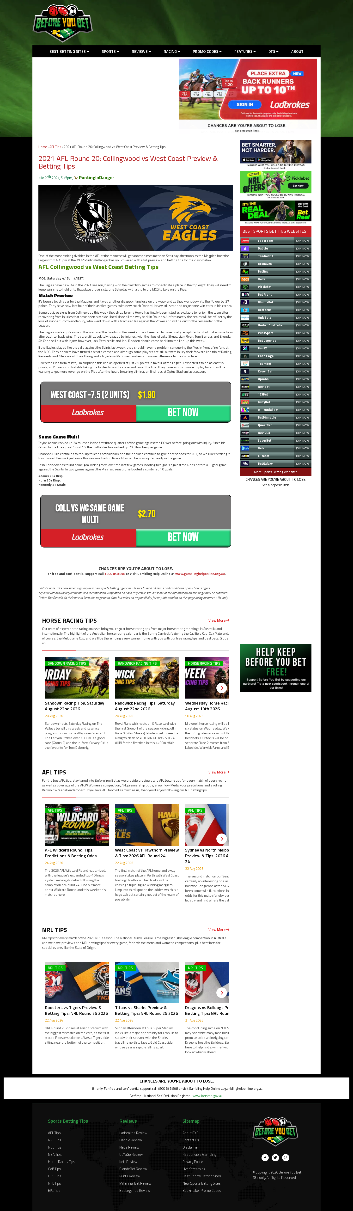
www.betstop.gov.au (208, 1095)
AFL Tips (55, 146)
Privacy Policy (193, 1161)
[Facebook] (265, 1157)
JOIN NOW (302, 240)
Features (243, 51)
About (297, 51)
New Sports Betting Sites (202, 1183)
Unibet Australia (270, 325)
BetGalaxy (265, 463)
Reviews (140, 51)
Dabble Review (130, 1140)
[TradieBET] (275, 168)
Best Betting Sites (68, 51)
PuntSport (266, 332)
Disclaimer (191, 1147)
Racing (171, 51)
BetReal (263, 271)
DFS (272, 51)
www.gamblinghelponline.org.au (200, 573)
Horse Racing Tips (61, 1161)
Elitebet (263, 455)
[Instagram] (285, 1157)
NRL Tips (54, 1140)
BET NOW (183, 413)
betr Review (128, 1161)
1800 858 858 (114, 573)
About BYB (191, 1133)
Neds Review (129, 1147)
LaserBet (264, 440)
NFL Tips (54, 1183)
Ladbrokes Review (133, 1133)
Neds (261, 279)
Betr (261, 448)
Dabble (263, 248)
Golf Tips (54, 1169)
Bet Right (265, 294)
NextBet (264, 386)
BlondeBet (265, 302)
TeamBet (264, 363)
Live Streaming (194, 1169)
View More (217, 620)
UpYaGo (263, 379)
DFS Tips (54, 1176)
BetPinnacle (267, 417)
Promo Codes (206, 51)
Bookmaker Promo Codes (202, 1190)
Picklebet (265, 286)
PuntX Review (129, 1176)
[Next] (221, 688)
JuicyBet (264, 402)
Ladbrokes (266, 240)
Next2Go (264, 432)
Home (42, 146)
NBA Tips (55, 1154)
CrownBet (265, 371)
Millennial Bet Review (135, 1183)
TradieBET (266, 256)
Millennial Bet (268, 409)
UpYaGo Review (131, 1154)
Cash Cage (266, 355)
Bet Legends (267, 340)
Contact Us (191, 1140)
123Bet (263, 394)
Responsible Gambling (199, 1154)
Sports (109, 51)
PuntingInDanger (96, 177)
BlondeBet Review (133, 1169)
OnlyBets (264, 317)
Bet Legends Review (134, 1190)
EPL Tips (54, 1190)
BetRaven (265, 263)
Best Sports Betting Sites (202, 1176)
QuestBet (265, 425)
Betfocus (265, 309)
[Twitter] (275, 1157)
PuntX (262, 348)
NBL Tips (54, 1147)
